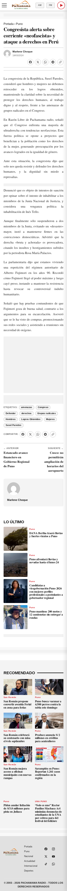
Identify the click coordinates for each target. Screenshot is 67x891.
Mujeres (50, 419)
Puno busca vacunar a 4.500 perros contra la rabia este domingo (48, 704)
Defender (11, 413)
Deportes (28, 870)
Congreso (43, 407)
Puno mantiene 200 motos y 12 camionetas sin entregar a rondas (46, 614)
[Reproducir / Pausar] (61, 5)
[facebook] (46, 849)
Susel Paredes (13, 425)
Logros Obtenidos (30, 419)
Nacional (28, 856)
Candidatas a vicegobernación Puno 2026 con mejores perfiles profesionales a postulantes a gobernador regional (46, 591)
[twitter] (46, 856)
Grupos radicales (46, 413)
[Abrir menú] (4, 5)
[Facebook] (30, 62)
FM (50, 5)
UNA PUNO (41, 801)
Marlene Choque (23, 51)
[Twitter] (38, 62)
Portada (9, 23)
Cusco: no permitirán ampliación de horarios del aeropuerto (53, 461)
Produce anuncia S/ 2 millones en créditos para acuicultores (47, 738)
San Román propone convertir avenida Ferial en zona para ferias (17, 704)
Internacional (30, 866)
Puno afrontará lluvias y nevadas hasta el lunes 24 (44, 560)
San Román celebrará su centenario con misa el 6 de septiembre (17, 738)
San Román (10, 697)
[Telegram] (53, 62)
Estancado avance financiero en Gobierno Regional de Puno (16, 459)
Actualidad (29, 861)
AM (40, 5)
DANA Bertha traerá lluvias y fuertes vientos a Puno (46, 534)
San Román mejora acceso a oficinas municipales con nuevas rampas (17, 773)
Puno (19, 23)
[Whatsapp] (45, 62)
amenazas (26, 407)
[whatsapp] (53, 864)
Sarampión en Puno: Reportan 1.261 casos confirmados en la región (47, 773)
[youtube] (53, 856)
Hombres (11, 419)
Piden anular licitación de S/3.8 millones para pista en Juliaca (17, 808)
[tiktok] (46, 864)
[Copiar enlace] (60, 62)
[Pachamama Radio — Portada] (21, 5)
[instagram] (53, 849)
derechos (26, 413)
